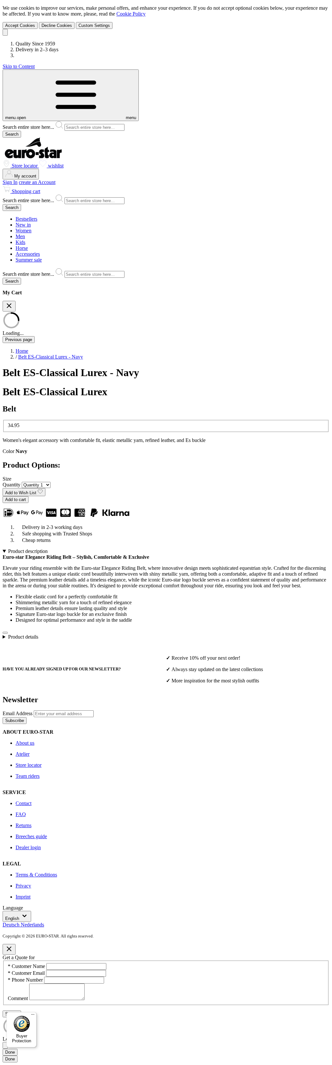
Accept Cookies (20, 25)
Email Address (18, 713)
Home (22, 351)
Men (20, 236)
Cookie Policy (131, 14)
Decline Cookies (57, 25)
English (12, 918)
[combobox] (166, 126)
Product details (23, 637)
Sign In (10, 182)
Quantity (12, 484)
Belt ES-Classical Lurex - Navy (50, 357)
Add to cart (15, 499)
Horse (22, 248)
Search (11, 134)
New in (23, 224)
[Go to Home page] (33, 156)
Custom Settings (94, 25)
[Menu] (33, 1016)
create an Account (37, 182)
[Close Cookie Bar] (5, 32)
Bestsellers (26, 219)
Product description (28, 551)
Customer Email (27, 973)
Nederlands (32, 924)
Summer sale (29, 260)
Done (10, 1052)
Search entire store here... (29, 127)
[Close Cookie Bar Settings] (5, 1045)
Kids (20, 242)
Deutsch (12, 924)
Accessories (28, 254)
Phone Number (26, 980)
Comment (18, 998)
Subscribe (14, 720)
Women (23, 230)
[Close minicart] (9, 306)
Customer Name (27, 966)
